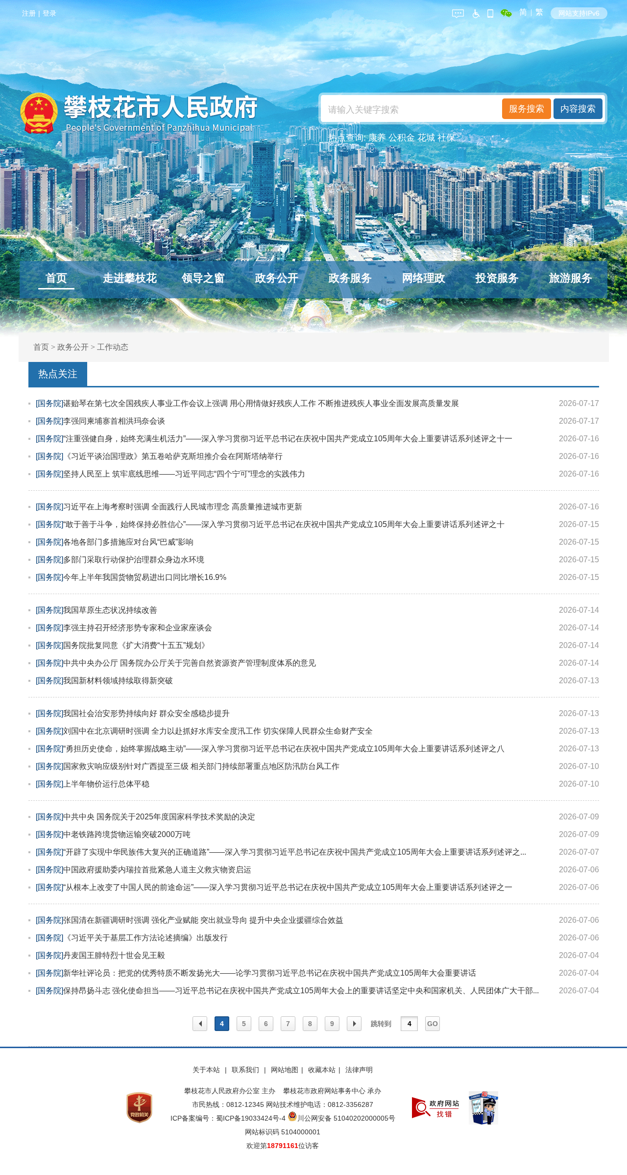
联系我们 (246, 1070)
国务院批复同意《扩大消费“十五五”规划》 (136, 645)
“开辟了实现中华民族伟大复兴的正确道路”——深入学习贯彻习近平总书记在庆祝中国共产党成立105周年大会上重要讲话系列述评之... (294, 852)
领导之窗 (203, 278)
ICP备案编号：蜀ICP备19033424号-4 (229, 1118)
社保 (446, 138)
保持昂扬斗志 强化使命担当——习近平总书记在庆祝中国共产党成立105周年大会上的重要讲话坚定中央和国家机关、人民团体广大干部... (301, 990)
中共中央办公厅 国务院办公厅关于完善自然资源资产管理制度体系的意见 (189, 663)
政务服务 (350, 278)
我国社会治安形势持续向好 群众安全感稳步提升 (146, 713)
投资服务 (497, 278)
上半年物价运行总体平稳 (106, 784)
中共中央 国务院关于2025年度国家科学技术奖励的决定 (159, 817)
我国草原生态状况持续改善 (110, 610)
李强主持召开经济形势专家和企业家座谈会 (137, 627)
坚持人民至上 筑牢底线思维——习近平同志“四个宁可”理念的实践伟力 (184, 474)
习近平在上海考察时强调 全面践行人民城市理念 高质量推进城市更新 (182, 507)
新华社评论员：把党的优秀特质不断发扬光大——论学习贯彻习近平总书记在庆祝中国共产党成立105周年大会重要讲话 (269, 973)
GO (432, 1024)
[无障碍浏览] (475, 12)
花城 (426, 138)
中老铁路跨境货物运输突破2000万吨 (127, 834)
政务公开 (276, 278)
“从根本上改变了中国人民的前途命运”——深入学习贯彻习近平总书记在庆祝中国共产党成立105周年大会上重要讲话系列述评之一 (287, 887)
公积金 (401, 138)
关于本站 (207, 1070)
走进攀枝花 (130, 278)
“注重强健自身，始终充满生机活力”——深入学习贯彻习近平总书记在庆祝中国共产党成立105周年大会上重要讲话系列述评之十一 (287, 438)
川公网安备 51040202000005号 (346, 1118)
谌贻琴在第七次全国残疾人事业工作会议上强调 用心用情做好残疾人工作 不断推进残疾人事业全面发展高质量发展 (261, 403)
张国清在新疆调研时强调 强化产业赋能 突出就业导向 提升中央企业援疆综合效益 (203, 920)
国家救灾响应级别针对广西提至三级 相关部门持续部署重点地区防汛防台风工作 (201, 766)
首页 (56, 278)
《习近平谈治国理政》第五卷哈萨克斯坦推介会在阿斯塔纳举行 (173, 456)
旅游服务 (570, 278)
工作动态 (112, 347)
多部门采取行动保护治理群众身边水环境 (133, 559)
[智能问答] (458, 12)
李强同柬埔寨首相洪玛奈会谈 (114, 421)
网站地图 (284, 1070)
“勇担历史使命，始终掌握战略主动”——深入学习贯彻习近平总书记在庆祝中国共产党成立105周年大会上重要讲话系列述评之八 (284, 748)
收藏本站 (322, 1070)
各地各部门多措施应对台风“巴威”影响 (128, 542)
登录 (49, 13)
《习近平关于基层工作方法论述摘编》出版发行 (145, 938)
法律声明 (359, 1070)
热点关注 (57, 373)
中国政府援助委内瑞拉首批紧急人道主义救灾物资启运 (157, 869)
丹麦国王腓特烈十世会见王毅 (114, 955)
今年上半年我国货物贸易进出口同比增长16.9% (144, 577)
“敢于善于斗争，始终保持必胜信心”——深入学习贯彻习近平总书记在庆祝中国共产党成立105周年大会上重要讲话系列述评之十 (284, 524)
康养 (377, 138)
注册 (29, 13)
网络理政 (423, 278)
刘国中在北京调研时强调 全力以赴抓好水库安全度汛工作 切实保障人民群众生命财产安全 (218, 731)
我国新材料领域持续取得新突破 (118, 680)
